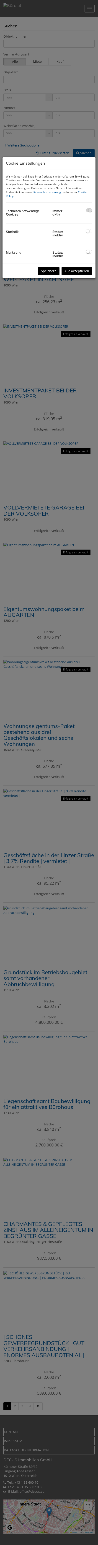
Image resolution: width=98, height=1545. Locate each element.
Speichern (49, 271)
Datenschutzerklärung (47, 192)
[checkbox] (89, 210)
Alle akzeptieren (76, 271)
